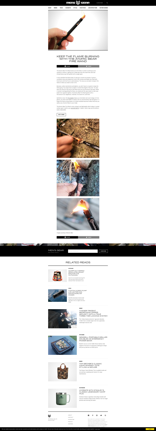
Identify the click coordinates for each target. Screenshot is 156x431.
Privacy (70, 421)
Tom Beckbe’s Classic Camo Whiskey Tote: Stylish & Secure (90, 366)
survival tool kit (75, 108)
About (70, 415)
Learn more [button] (97, 429)
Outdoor (70, 268)
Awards (70, 424)
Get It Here (61, 114)
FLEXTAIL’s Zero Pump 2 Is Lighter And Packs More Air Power (77, 293)
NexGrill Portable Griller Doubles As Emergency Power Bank (93, 339)
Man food (83, 8)
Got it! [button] (150, 429)
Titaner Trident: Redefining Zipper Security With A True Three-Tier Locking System (93, 313)
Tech (61, 8)
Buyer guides (104, 8)
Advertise (71, 419)
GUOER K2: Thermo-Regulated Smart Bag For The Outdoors (76, 273)
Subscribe (103, 251)
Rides (55, 8)
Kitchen (81, 334)
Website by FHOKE (51, 420)
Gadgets (68, 8)
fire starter (71, 98)
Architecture (92, 8)
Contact (70, 417)
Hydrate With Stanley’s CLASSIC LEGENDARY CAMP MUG (92, 392)
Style (75, 8)
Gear (49, 8)
